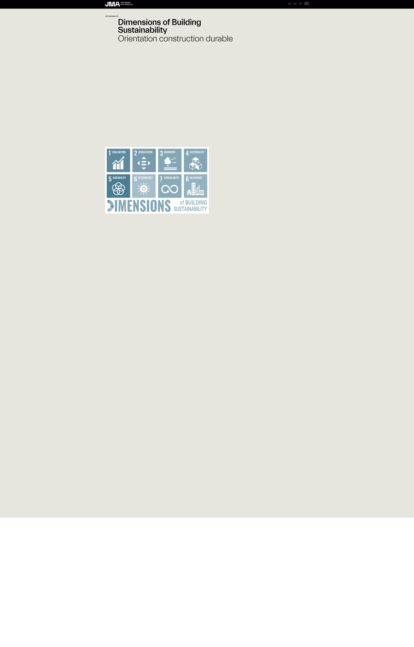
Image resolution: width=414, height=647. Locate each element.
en (295, 3)
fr (300, 3)
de (289, 3)
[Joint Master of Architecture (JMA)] (120, 4)
